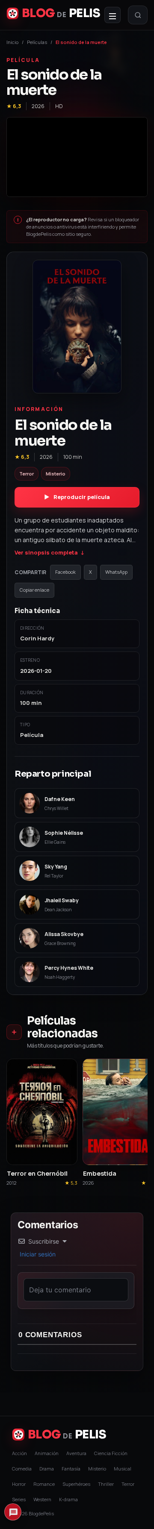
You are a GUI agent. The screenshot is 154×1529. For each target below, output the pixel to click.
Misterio (97, 1468)
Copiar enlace (34, 590)
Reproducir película (77, 497)
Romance (44, 1484)
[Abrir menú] (112, 15)
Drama (46, 1468)
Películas (37, 42)
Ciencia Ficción (110, 1453)
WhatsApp (116, 572)
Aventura (76, 1453)
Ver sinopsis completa (49, 552)
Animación (47, 1453)
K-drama (68, 1499)
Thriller (106, 1484)
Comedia (22, 1468)
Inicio (12, 42)
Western (42, 1499)
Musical (122, 1468)
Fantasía (71, 1468)
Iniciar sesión (37, 1254)
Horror (19, 1484)
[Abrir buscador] (138, 15)
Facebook (65, 572)
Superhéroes (76, 1484)
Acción (19, 1453)
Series (19, 1499)
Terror (127, 1484)
